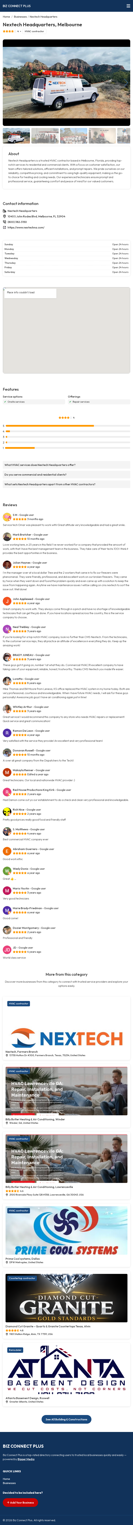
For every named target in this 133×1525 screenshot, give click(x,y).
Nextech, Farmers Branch (22, 1051)
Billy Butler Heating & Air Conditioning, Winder (35, 1119)
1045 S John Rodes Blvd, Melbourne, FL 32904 (36, 216)
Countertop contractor (22, 1278)
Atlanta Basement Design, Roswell (27, 1398)
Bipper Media (26, 1459)
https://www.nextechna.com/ (26, 227)
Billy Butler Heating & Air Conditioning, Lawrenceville (39, 1187)
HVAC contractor (34, 31)
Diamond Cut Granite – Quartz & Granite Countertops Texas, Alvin (48, 1326)
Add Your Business (22, 1502)
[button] (126, 82)
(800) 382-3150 (17, 222)
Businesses (20, 16)
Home (6, 16)
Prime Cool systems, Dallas (23, 1258)
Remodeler (15, 1350)
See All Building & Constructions (66, 1419)
